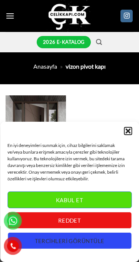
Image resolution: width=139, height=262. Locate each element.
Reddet (69, 220)
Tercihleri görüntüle (70, 241)
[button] (128, 131)
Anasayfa (45, 66)
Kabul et (69, 200)
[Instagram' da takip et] (126, 16)
